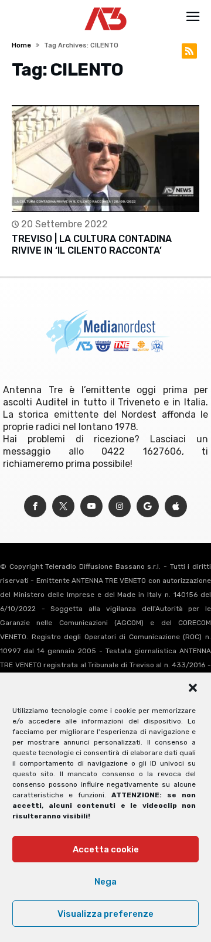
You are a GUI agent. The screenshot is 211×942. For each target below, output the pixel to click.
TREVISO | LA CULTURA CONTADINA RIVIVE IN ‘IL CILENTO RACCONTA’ (92, 244)
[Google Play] (148, 506)
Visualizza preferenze (105, 914)
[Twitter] (63, 506)
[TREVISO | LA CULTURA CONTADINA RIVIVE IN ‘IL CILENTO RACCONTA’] (105, 158)
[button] (193, 688)
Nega (105, 881)
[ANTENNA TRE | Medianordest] (105, 7)
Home (21, 45)
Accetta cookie (106, 849)
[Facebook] (35, 506)
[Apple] (176, 506)
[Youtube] (91, 506)
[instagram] (119, 506)
